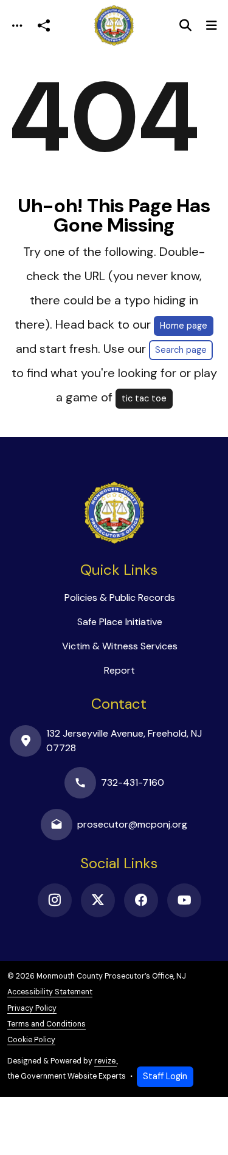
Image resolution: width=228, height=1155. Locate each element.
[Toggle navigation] (17, 25)
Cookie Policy (31, 1040)
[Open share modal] (44, 25)
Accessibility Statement (49, 992)
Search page (181, 349)
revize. (105, 1061)
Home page (183, 325)
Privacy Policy (32, 1008)
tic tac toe (144, 398)
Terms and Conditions (46, 1024)
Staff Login (165, 1076)
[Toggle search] (185, 25)
